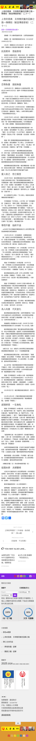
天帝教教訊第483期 (12, 29)
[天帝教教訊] (27, 576)
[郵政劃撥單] (6, 715)
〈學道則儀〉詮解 (9, 647)
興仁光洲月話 (8, 642)
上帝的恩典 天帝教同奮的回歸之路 (16, 637)
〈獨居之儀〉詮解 (9, 651)
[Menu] (33, 2)
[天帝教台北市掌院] (15, 576)
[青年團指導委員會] (24, 576)
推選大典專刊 (26, 664)
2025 (4, 663)
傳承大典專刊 (16, 664)
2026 (10, 663)
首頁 (2, 29)
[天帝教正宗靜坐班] (30, 576)
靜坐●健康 (7, 632)
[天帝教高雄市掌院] (21, 576)
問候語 (21, 664)
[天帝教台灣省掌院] (18, 576)
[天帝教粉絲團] (33, 576)
